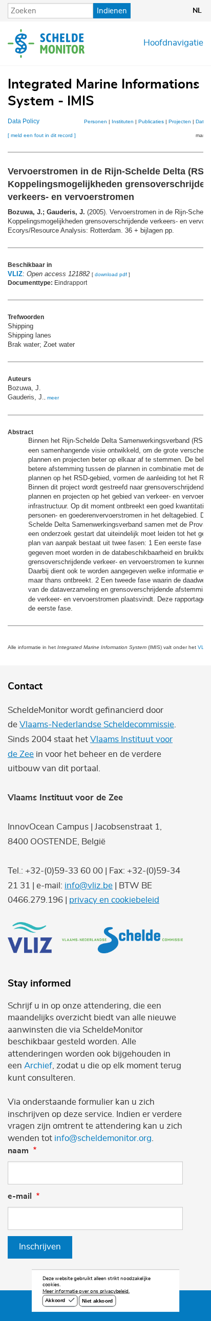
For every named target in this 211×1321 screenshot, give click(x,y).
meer (53, 397)
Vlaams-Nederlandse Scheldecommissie (96, 725)
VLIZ (15, 274)
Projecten (179, 121)
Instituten (123, 121)
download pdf (111, 274)
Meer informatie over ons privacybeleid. (86, 1291)
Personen (95, 121)
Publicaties (151, 121)
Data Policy (23, 121)
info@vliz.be (89, 886)
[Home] (46, 43)
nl (197, 10)
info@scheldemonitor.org (103, 1138)
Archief (38, 1066)
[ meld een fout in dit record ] (42, 135)
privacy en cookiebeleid (114, 900)
